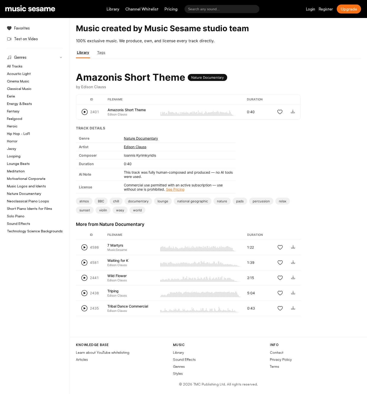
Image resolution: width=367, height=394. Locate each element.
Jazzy (11, 148)
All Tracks (14, 66)
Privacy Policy (281, 359)
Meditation (16, 171)
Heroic (12, 126)
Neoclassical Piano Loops (28, 201)
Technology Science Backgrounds (35, 231)
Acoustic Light (19, 73)
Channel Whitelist (142, 8)
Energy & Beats (19, 103)
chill (116, 201)
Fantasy (13, 111)
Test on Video (26, 38)
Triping (113, 291)
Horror (12, 141)
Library (113, 8)
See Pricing (175, 189)
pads (240, 201)
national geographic (192, 201)
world (137, 210)
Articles (82, 359)
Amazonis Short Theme (127, 110)
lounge (163, 201)
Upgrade (349, 8)
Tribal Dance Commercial (127, 306)
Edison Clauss (135, 147)
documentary (138, 201)
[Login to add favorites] (279, 111)
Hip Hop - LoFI (18, 133)
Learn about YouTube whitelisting (102, 352)
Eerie (11, 96)
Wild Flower (117, 276)
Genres (179, 366)
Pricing (171, 8)
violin (103, 210)
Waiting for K (117, 260)
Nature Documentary (24, 193)
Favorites (22, 28)
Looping (13, 156)
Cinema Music (18, 81)
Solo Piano (15, 216)
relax (282, 201)
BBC (101, 201)
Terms (274, 366)
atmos (84, 201)
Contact (276, 352)
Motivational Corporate (26, 178)
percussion (261, 201)
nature (222, 201)
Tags (101, 52)
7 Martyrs (115, 245)
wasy (120, 210)
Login (310, 9)
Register (326, 9)
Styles (178, 373)
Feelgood (14, 118)
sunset (84, 210)
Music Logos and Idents (26, 186)
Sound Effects (18, 223)
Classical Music (19, 88)
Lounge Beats (18, 163)
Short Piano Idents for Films (29, 208)
